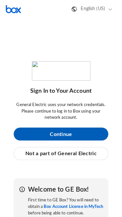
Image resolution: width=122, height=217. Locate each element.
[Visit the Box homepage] (13, 9)
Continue (61, 134)
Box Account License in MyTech (73, 207)
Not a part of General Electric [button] (61, 153)
